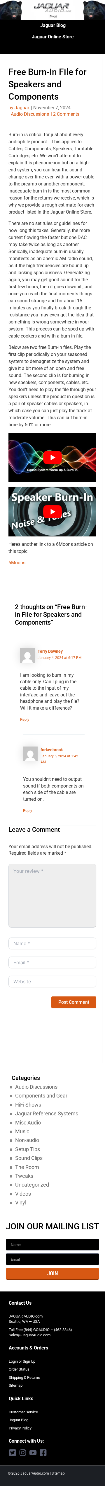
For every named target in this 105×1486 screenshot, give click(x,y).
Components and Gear (41, 1096)
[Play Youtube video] (52, 458)
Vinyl (20, 1202)
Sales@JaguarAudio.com (29, 1335)
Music (22, 1131)
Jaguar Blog (53, 25)
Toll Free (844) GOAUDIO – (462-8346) (40, 1329)
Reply (24, 719)
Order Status (19, 1369)
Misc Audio (28, 1122)
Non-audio (27, 1140)
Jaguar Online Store (53, 37)
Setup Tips (27, 1149)
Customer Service (23, 1412)
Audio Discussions (30, 114)
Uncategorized (32, 1185)
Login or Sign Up (22, 1361)
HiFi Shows (28, 1105)
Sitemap (15, 1385)
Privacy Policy (20, 1428)
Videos (23, 1194)
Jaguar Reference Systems (46, 1113)
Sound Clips (29, 1158)
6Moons (16, 562)
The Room (27, 1167)
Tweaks (24, 1176)
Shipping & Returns (24, 1377)
